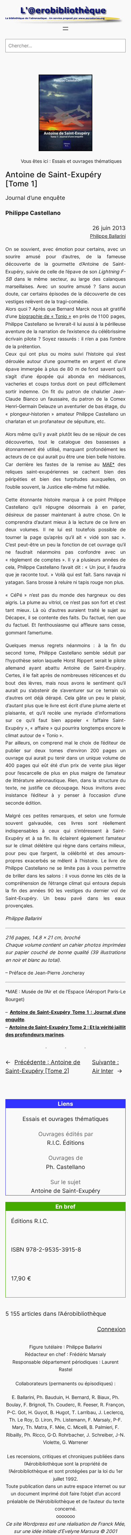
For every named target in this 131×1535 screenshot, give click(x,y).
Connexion (111, 1329)
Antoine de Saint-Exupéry (65, 1190)
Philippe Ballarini (108, 236)
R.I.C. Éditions (65, 1142)
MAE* (108, 464)
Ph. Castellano (65, 1167)
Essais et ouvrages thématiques (87, 161)
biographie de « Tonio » (45, 316)
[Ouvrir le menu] (65, 29)
